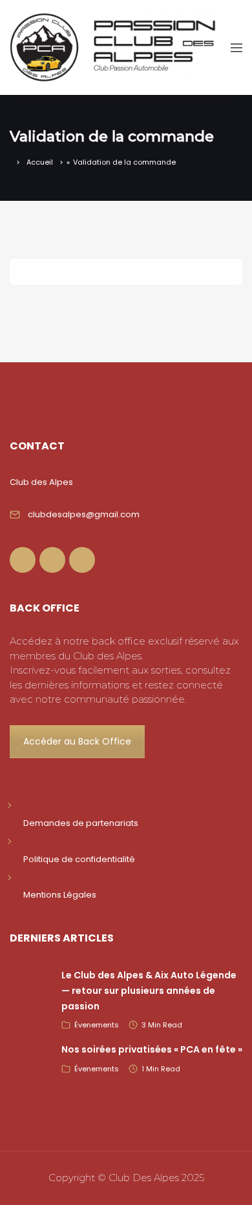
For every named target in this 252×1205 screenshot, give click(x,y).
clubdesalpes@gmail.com (84, 514)
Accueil (39, 162)
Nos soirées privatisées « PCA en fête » (151, 1049)
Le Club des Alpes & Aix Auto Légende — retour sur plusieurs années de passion (148, 991)
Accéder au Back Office (77, 741)
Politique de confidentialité (79, 859)
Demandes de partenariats (80, 823)
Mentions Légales (59, 895)
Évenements (96, 1025)
